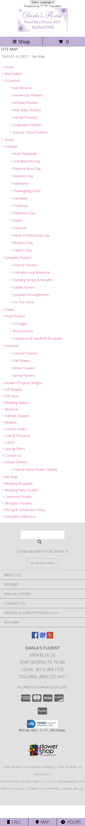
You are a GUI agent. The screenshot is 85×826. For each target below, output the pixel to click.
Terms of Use (73, 789)
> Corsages (18, 323)
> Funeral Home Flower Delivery (33, 469)
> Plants (8, 309)
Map (44, 822)
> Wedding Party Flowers (20, 490)
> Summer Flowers (24, 353)
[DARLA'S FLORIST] (42, 31)
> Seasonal (10, 346)
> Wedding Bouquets (17, 483)
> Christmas (19, 205)
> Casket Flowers (22, 287)
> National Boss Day (25, 168)
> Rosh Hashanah (23, 153)
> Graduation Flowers (26, 125)
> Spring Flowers (22, 375)
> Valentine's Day (22, 213)
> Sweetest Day (21, 176)
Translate (55, 6)
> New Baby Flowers (25, 110)
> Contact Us (11, 455)
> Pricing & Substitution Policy (23, 510)
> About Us (10, 409)
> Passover (18, 228)
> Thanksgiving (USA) (25, 191)
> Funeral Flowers (23, 265)
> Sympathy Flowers (16, 257)
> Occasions (11, 80)
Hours (73, 822)
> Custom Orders (14, 429)
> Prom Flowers (13, 316)
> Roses (8, 139)
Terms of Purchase (43, 789)
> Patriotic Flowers (16, 416)
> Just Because (21, 88)
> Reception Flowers (17, 503)
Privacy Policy (13, 789)
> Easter (16, 220)
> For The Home (22, 302)
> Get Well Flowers (24, 117)
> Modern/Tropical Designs (22, 383)
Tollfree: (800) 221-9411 (43, 676)
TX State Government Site (64, 781)
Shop (24, 41)
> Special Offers (13, 449)
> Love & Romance (16, 435)
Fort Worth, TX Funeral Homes (28, 767)
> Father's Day (21, 250)
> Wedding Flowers (16, 402)
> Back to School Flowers (29, 132)
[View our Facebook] (35, 637)
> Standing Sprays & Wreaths (31, 280)
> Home (8, 67)
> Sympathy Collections (19, 516)
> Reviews (9, 422)
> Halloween (19, 183)
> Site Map (10, 477)
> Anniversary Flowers (26, 95)
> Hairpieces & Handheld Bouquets (36, 338)
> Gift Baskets (12, 389)
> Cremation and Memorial (30, 272)
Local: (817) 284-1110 (42, 669)
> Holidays (9, 146)
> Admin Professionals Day (30, 235)
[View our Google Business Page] (42, 637)
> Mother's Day (21, 243)
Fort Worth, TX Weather (20, 781)
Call (15, 822)
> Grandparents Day (25, 161)
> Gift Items (10, 396)
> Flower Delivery (14, 462)
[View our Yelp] (50, 637)
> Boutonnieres (21, 331)
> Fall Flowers (20, 360)
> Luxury (8, 442)
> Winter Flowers (22, 368)
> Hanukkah (19, 198)
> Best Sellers (12, 74)
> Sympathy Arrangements (29, 294)
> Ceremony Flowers (17, 496)
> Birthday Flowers (24, 102)
